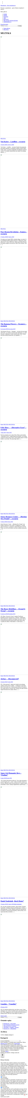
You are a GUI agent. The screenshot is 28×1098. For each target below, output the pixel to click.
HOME (5, 14)
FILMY (5, 15)
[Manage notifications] (24, 1095)
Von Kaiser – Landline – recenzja (13, 142)
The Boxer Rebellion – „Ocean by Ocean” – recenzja (13, 610)
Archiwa (3, 1034)
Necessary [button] (3, 1075)
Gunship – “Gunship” (9, 1004)
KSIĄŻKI (5, 16)
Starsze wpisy (4, 1015)
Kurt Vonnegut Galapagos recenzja (11, 1024)
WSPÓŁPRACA (7, 22)
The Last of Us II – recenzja (9, 1026)
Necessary (4, 1077)
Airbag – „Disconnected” (10, 679)
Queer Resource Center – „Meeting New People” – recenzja (14, 518)
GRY (4, 18)
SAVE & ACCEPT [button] (5, 1096)
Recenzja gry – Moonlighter (9, 1028)
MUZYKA (6, 19)
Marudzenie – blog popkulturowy (8, 5)
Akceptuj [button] (3, 1051)
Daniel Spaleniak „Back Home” (12, 901)
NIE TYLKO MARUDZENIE (10, 20)
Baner (2, 321)
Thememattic (17, 1043)
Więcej (6, 1051)
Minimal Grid (4, 1043)
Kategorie (3, 1041)
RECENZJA (12, 321)
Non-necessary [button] (4, 1086)
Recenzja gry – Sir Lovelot (9, 1023)
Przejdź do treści (4, 24)
